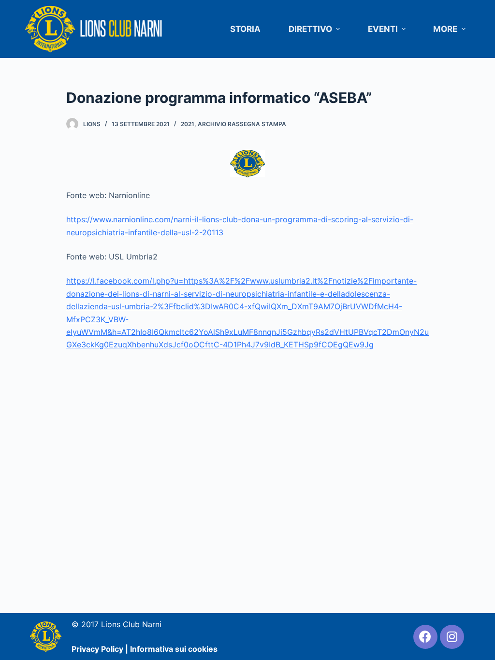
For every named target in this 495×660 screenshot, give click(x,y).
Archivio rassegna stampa (242, 124)
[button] (338, 29)
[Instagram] (452, 637)
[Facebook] (425, 637)
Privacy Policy (97, 649)
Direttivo (310, 29)
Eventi (383, 29)
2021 (187, 124)
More (445, 29)
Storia (245, 29)
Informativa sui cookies (174, 649)
